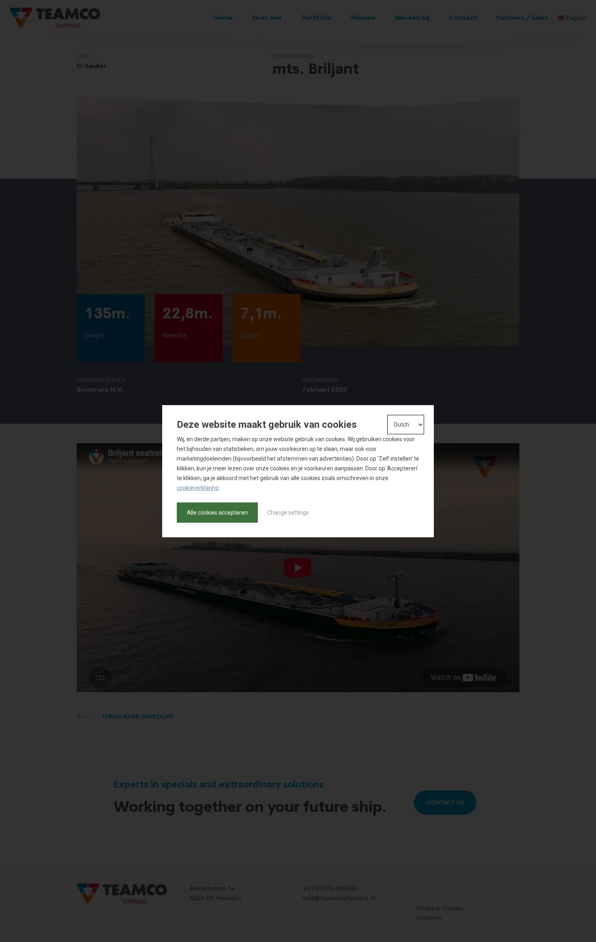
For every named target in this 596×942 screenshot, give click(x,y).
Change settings (288, 512)
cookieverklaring (198, 488)
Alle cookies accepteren (217, 512)
